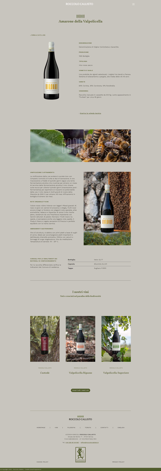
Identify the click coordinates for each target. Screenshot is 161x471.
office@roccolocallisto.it (90, 442)
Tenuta (88, 427)
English (121, 427)
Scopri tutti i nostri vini (80, 390)
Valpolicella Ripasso (80, 372)
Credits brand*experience (33, 469)
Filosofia (71, 427)
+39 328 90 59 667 (72, 442)
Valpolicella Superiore (116, 372)
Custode (45, 372)
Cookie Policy (42, 462)
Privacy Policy (118, 462)
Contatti (104, 427)
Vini (56, 427)
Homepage (41, 427)
